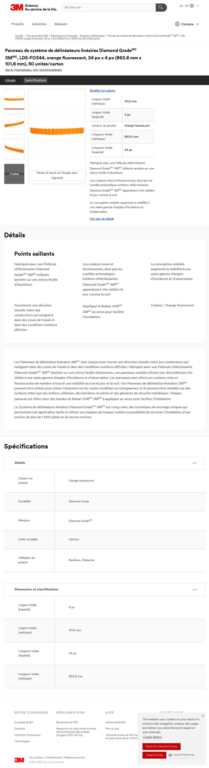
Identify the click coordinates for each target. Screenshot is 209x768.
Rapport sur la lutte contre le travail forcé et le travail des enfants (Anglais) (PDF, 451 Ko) (76, 732)
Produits (17, 24)
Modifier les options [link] (102, 90)
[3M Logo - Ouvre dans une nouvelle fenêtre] (33, 7)
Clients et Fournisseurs (27, 735)
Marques (60, 24)
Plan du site (112, 728)
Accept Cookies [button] (154, 755)
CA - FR (184, 6)
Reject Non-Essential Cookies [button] (161, 746)
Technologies (22, 741)
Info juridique (36, 758)
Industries (39, 24)
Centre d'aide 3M (116, 722)
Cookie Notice (152, 737)
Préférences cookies (74, 758)
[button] (181, 755)
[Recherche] (161, 7)
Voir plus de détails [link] (102, 219)
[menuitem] (10, 80)
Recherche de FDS (67, 722)
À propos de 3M (23, 722)
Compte (187, 24)
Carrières (19, 728)
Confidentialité (53, 758)
